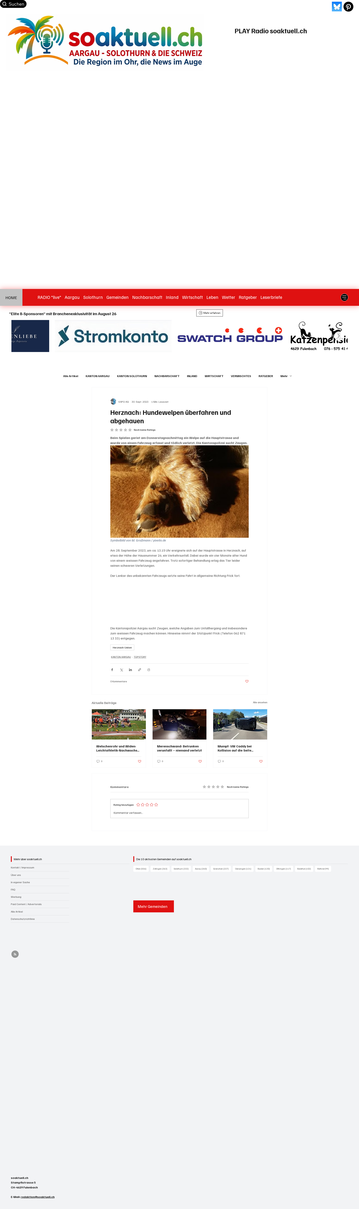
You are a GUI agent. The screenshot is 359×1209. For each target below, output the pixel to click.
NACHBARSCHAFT (167, 376)
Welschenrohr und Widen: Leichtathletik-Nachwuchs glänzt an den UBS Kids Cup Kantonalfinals (117, 748)
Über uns (16, 874)
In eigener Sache (20, 882)
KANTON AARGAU (98, 376)
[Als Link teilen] (139, 669)
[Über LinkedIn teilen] (130, 669)
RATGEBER (266, 376)
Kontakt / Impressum (22, 867)
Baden (265, 868)
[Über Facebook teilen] (112, 669)
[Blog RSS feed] (15, 954)
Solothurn (182, 868)
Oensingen (244, 868)
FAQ (13, 889)
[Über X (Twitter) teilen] (121, 669)
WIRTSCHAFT (214, 376)
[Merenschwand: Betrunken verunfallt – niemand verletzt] (180, 724)
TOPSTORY (140, 656)
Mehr (284, 376)
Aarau (202, 868)
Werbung (16, 896)
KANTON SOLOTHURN (132, 376)
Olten (142, 868)
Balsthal (305, 868)
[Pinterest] (348, 7)
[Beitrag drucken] (149, 669)
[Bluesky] (337, 7)
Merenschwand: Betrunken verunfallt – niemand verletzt (179, 748)
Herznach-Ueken (122, 647)
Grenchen (222, 868)
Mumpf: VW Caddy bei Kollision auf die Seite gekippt (235, 748)
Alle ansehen (260, 702)
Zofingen (161, 868)
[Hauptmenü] (344, 297)
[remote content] (179, 602)
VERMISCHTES (241, 376)
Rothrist (324, 868)
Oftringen (284, 868)
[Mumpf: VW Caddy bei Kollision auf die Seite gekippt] (240, 724)
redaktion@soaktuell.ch (38, 1197)
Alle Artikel (70, 376)
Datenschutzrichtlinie (23, 918)
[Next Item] (338, 336)
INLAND (192, 376)
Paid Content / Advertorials (26, 904)
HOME (11, 297)
